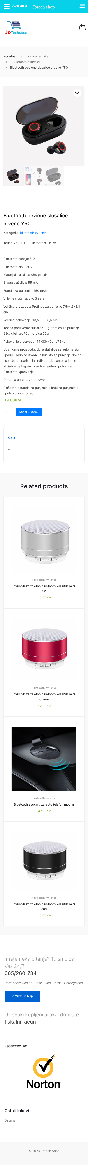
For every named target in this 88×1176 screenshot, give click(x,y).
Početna (9, 56)
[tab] (11, 439)
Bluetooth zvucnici (26, 62)
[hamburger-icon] (55, 27)
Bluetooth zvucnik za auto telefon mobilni (44, 804)
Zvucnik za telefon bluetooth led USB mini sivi (44, 588)
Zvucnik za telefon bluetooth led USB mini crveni (44, 696)
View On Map (24, 996)
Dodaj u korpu (29, 412)
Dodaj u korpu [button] (46, 941)
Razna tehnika (38, 56)
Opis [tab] (11, 438)
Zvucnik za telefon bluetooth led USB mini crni (44, 906)
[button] (77, 93)
